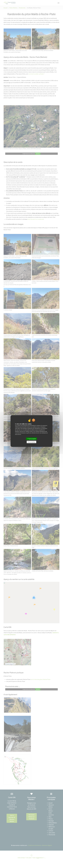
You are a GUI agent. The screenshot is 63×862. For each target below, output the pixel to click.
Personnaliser (31, 442)
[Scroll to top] (59, 858)
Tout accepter (32, 439)
